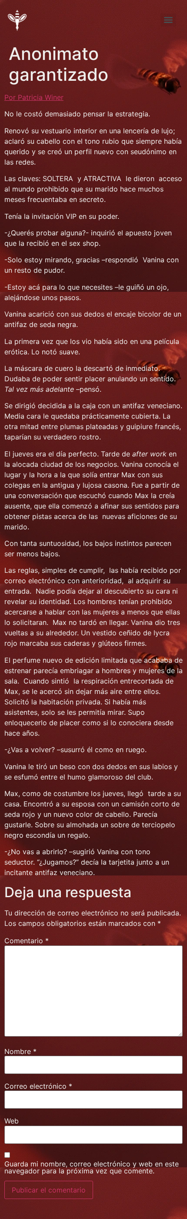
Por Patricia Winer (33, 97)
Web (11, 1120)
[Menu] (168, 19)
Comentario (26, 940)
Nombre (20, 1051)
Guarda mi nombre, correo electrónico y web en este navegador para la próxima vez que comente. (91, 1167)
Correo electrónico (38, 1086)
